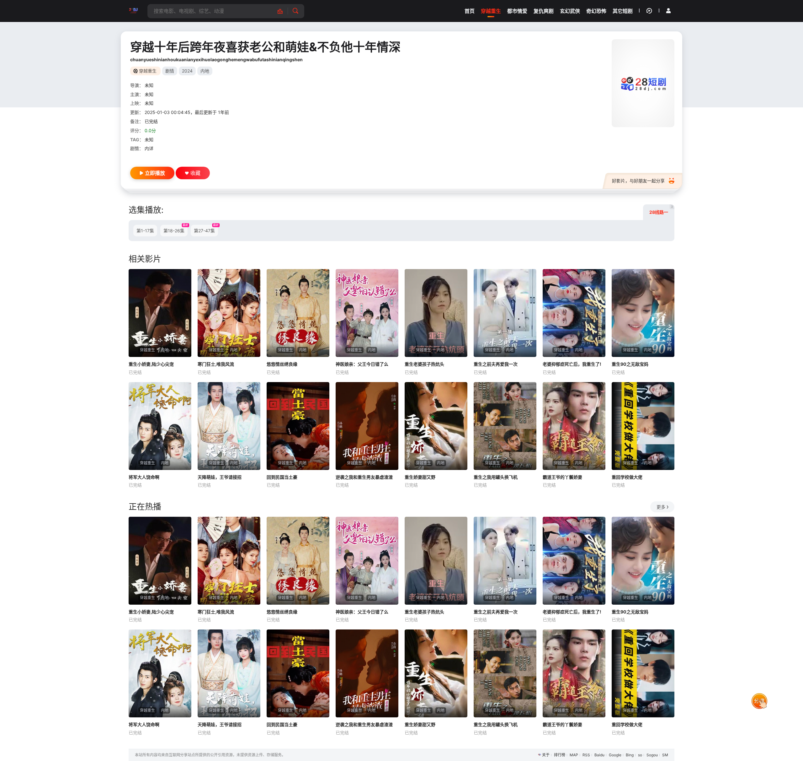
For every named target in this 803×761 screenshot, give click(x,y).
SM (665, 755)
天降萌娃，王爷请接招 (220, 477)
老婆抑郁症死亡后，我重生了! (572, 364)
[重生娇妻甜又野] (436, 426)
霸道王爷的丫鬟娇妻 (562, 477)
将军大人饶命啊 (144, 477)
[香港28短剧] (133, 11)
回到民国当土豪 (282, 477)
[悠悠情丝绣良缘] (298, 313)
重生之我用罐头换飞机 (496, 477)
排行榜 (559, 755)
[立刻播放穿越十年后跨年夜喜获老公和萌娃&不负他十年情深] (643, 83)
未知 (149, 85)
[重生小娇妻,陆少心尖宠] (160, 313)
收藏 (195, 173)
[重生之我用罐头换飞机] (505, 426)
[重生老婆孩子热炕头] (436, 313)
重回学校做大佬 (627, 477)
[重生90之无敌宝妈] (643, 313)
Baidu (599, 755)
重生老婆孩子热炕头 (424, 364)
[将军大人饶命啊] (160, 426)
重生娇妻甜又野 (420, 477)
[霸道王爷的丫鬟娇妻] (574, 426)
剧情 (169, 70)
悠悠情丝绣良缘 (282, 364)
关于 (546, 755)
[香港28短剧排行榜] (283, 11)
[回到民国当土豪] (298, 426)
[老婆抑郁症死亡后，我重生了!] (574, 313)
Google (615, 755)
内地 (204, 70)
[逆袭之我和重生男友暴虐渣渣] (367, 426)
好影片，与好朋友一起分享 (638, 180)
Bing (630, 755)
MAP (574, 755)
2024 (187, 70)
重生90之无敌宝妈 (630, 364)
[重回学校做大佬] (643, 426)
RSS (586, 755)
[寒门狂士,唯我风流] (229, 313)
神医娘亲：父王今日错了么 (362, 364)
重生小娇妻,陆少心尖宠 (151, 364)
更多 (661, 507)
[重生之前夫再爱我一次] (505, 313)
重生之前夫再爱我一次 (496, 364)
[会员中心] (668, 11)
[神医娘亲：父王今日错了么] (367, 313)
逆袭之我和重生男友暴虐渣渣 (364, 477)
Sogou (652, 755)
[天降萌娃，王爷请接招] (229, 426)
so (640, 755)
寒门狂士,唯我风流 (216, 364)
